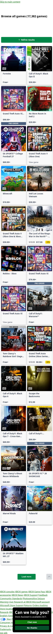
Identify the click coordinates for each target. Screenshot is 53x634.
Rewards (4, 612)
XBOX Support (31, 594)
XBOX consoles (7, 591)
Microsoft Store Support (12, 605)
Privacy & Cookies (9, 625)
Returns (28, 605)
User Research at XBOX (20, 601)
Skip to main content (10, 1)
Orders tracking (40, 605)
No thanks (32, 627)
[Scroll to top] (49, 577)
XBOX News (17, 594)
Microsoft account (41, 601)
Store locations (7, 608)
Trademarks (5, 629)
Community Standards (11, 598)
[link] (13, 65)
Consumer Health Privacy (12, 622)
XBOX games (21, 591)
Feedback (42, 594)
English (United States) (11, 615)
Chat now (32, 622)
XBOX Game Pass (36, 591)
